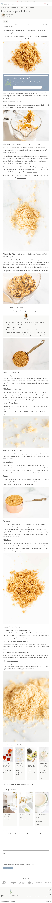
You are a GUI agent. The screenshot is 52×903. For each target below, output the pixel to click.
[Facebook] (50, 894)
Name (4, 853)
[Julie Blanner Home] (7, 4)
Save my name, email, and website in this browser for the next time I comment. (19, 864)
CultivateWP (48, 901)
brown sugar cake (32, 172)
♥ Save (5, 21)
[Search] (47, 4)
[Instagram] (50, 890)
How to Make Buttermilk (40, 821)
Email (14, 84)
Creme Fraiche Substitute (44, 771)
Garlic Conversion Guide (19, 772)
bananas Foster (21, 178)
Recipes (29, 896)
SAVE (45, 87)
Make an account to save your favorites (27, 1)
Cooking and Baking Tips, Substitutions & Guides (19, 7)
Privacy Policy (47, 896)
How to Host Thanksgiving (7, 818)
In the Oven (35, 784)
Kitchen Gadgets (24, 820)
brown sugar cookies (38, 534)
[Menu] (50, 4)
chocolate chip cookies (23, 93)
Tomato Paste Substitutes (7, 771)
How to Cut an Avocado (31, 771)
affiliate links (13, 24)
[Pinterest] (50, 892)
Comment (6, 837)
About (39, 896)
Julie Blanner (10, 14)
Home (2, 7)
